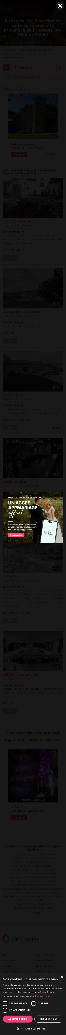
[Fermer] (60, 6)
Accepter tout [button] (17, 1019)
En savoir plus (42, 995)
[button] (33, 1028)
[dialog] (33, 1004)
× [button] (61, 977)
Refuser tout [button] (49, 1019)
